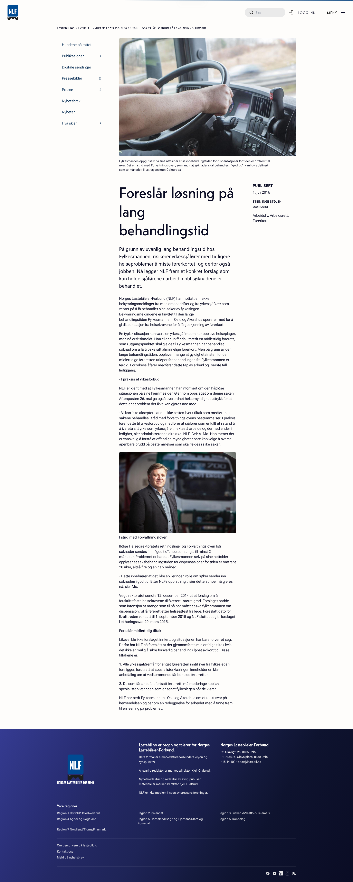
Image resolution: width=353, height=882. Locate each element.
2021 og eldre (118, 28)
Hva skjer (69, 123)
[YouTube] (274, 873)
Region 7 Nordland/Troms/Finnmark (81, 829)
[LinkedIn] (281, 873)
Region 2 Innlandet (150, 813)
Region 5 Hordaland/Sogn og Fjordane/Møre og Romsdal (170, 821)
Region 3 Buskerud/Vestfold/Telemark (244, 813)
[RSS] (294, 873)
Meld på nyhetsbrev (70, 857)
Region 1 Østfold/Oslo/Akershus (78, 813)
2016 (135, 28)
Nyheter (99, 28)
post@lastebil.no (249, 762)
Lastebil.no (66, 28)
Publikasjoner (73, 56)
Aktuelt (83, 28)
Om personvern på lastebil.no (77, 845)
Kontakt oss (65, 851)
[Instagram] (287, 873)
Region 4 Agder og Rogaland (76, 819)
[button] (336, 12)
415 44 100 (228, 762)
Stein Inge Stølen (267, 201)
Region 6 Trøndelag (232, 819)
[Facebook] (268, 873)
